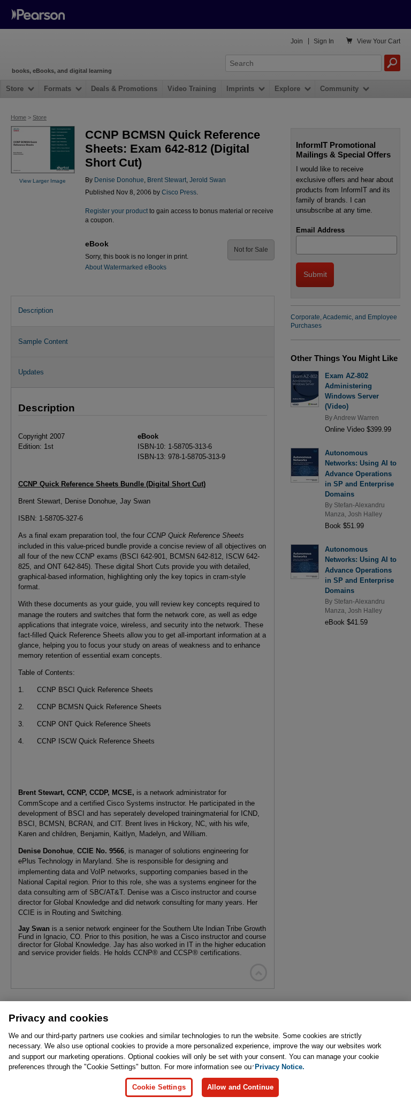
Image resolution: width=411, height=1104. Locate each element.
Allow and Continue (240, 1087)
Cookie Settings (159, 1087)
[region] (205, 1052)
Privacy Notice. (280, 1067)
